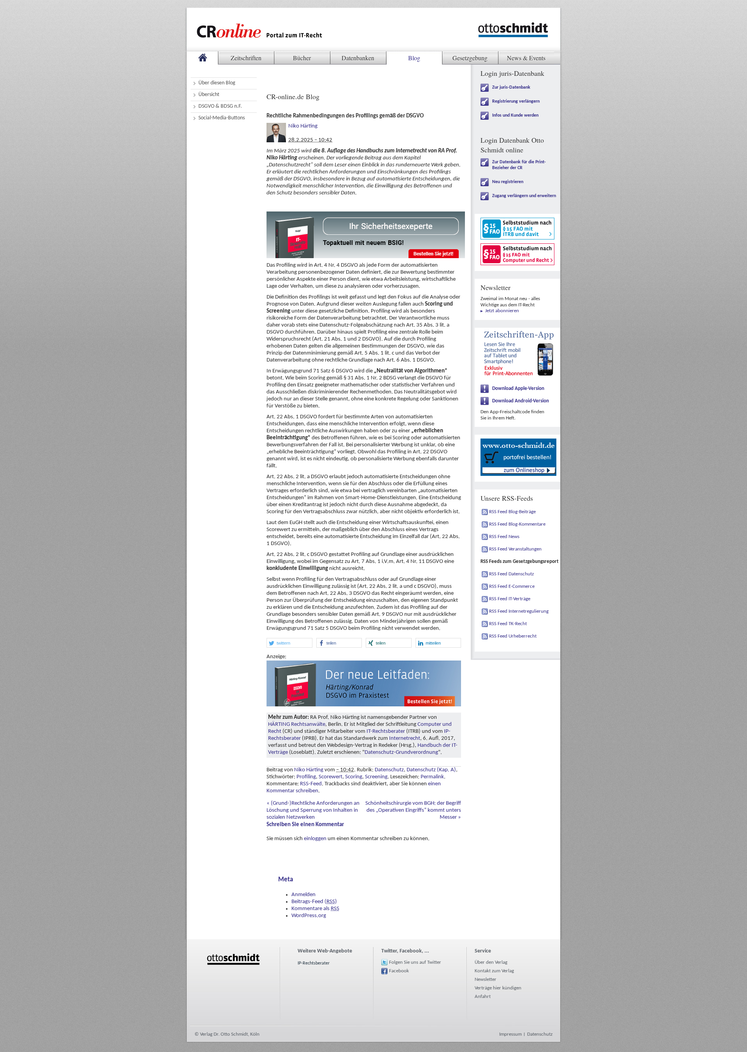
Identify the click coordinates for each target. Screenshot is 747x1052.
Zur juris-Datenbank (511, 87)
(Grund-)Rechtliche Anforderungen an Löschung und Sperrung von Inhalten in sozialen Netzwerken (313, 810)
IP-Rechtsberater (314, 963)
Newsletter (485, 979)
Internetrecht (404, 738)
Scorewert (330, 777)
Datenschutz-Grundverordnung (401, 752)
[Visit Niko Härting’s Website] (276, 126)
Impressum (510, 1034)
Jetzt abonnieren (502, 310)
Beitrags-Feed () (314, 902)
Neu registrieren (507, 182)
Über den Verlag (491, 962)
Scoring (353, 777)
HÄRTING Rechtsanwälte (296, 724)
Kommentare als (315, 909)
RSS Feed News (504, 536)
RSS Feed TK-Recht (508, 623)
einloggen (315, 839)
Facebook (399, 970)
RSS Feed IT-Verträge (509, 598)
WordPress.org (308, 916)
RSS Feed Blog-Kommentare (517, 524)
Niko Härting (302, 126)
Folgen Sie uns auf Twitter (415, 962)
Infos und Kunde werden (515, 115)
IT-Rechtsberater (385, 731)
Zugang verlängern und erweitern (524, 196)
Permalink (432, 777)
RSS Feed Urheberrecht (513, 636)
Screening (376, 777)
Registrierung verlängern (516, 101)
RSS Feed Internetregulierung (519, 611)
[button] (289, 643)
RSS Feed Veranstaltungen (515, 549)
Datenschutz (389, 770)
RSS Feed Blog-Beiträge (512, 511)
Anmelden (303, 895)
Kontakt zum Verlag (494, 970)
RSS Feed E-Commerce (512, 586)
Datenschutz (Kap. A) (431, 770)
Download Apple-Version (518, 388)
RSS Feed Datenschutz (511, 574)
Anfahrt (483, 996)
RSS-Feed (311, 784)
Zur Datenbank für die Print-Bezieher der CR (519, 165)
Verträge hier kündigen (498, 988)
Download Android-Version (520, 401)
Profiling (306, 777)
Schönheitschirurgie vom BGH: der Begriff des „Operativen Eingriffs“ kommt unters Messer (413, 810)
